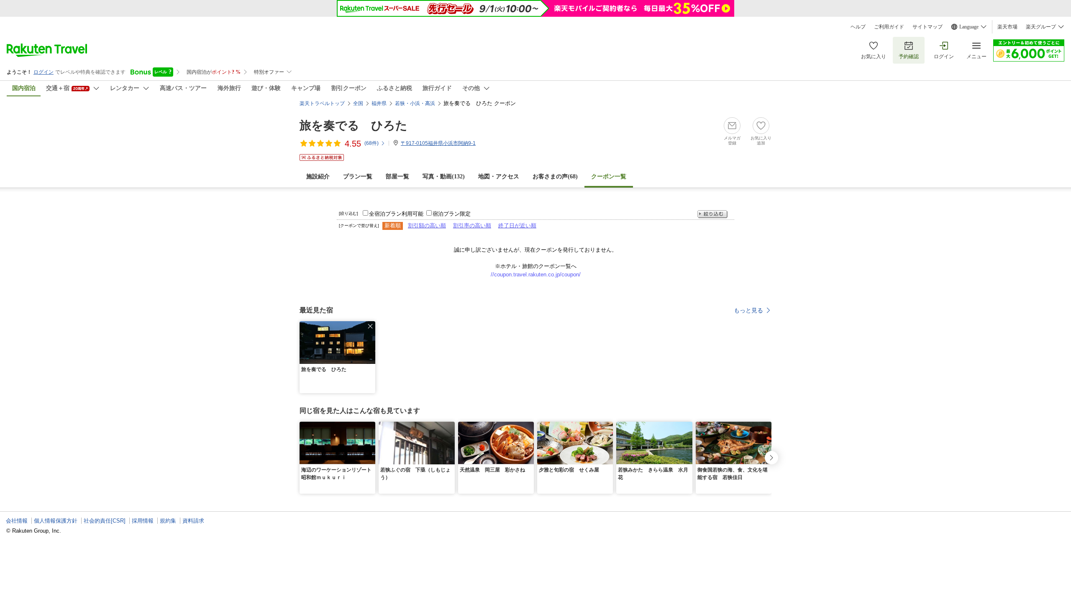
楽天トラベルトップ (322, 103)
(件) (371, 143)
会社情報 (17, 521)
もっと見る (748, 310)
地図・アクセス (498, 176)
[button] (370, 326)
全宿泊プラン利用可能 (396, 214)
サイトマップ (927, 27)
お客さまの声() (555, 176)
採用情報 (143, 521)
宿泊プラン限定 (452, 214)
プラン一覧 (357, 176)
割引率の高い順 (472, 225)
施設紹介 (318, 176)
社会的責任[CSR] (105, 521)
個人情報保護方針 (55, 521)
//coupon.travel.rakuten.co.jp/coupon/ (536, 274)
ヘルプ (858, 27)
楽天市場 (1007, 27)
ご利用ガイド (889, 27)
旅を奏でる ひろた (353, 125)
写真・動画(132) (444, 176)
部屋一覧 (397, 176)
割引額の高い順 (427, 225)
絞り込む (712, 214)
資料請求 (193, 521)
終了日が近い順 (517, 225)
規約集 (168, 521)
